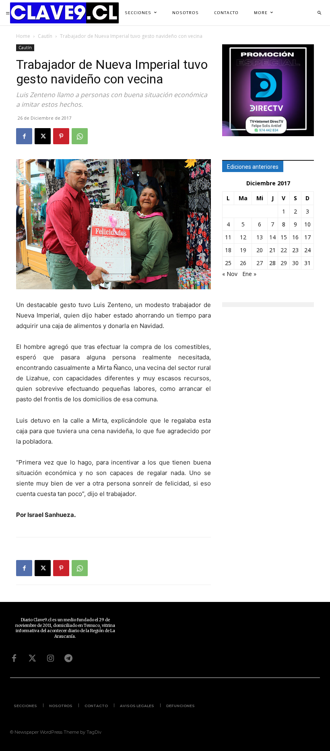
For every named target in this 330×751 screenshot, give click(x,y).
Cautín (45, 36)
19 (243, 250)
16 (295, 237)
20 (259, 250)
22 (283, 250)
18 (228, 250)
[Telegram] (68, 658)
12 (243, 237)
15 (283, 237)
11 (228, 237)
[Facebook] (24, 136)
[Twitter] (32, 658)
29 (283, 263)
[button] (319, 13)
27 (259, 263)
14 (272, 237)
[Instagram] (50, 658)
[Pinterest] (61, 136)
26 (243, 263)
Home (23, 36)
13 (259, 237)
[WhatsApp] (80, 136)
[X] (43, 136)
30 (295, 263)
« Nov (229, 274)
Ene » (249, 274)
